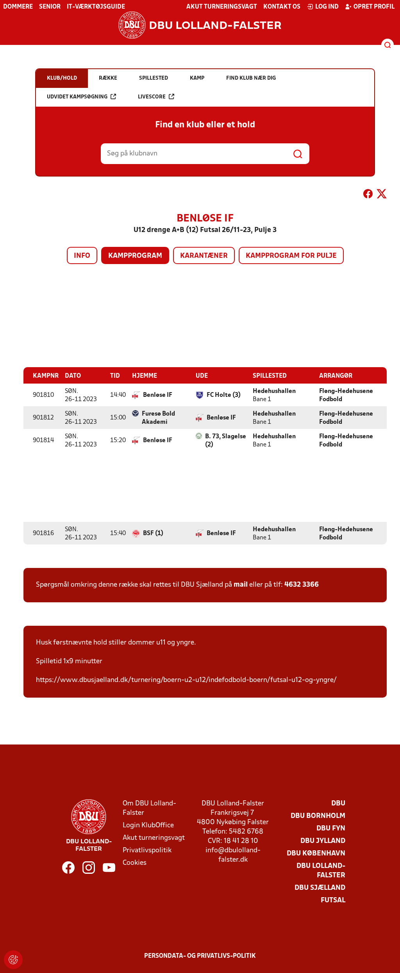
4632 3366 (301, 585)
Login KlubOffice (148, 825)
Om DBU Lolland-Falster (149, 808)
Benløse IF (157, 395)
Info (82, 256)
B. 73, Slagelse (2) (225, 441)
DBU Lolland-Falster (320, 871)
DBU (338, 803)
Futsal (333, 900)
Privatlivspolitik (147, 850)
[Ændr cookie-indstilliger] (13, 959)
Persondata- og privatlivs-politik (200, 956)
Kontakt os (281, 7)
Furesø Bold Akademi (158, 418)
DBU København (316, 853)
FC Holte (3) (224, 395)
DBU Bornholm (318, 816)
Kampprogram (135, 256)
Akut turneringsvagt (221, 7)
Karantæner (204, 256)
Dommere (18, 7)
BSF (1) (153, 533)
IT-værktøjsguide (96, 7)
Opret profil (374, 7)
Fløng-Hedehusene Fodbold (346, 395)
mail (241, 585)
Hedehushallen (274, 391)
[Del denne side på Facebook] (368, 195)
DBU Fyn (330, 828)
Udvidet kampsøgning (77, 97)
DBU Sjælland (320, 888)
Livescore (152, 97)
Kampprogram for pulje (291, 256)
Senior (50, 7)
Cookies (134, 863)
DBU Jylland (322, 841)
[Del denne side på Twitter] (382, 195)
